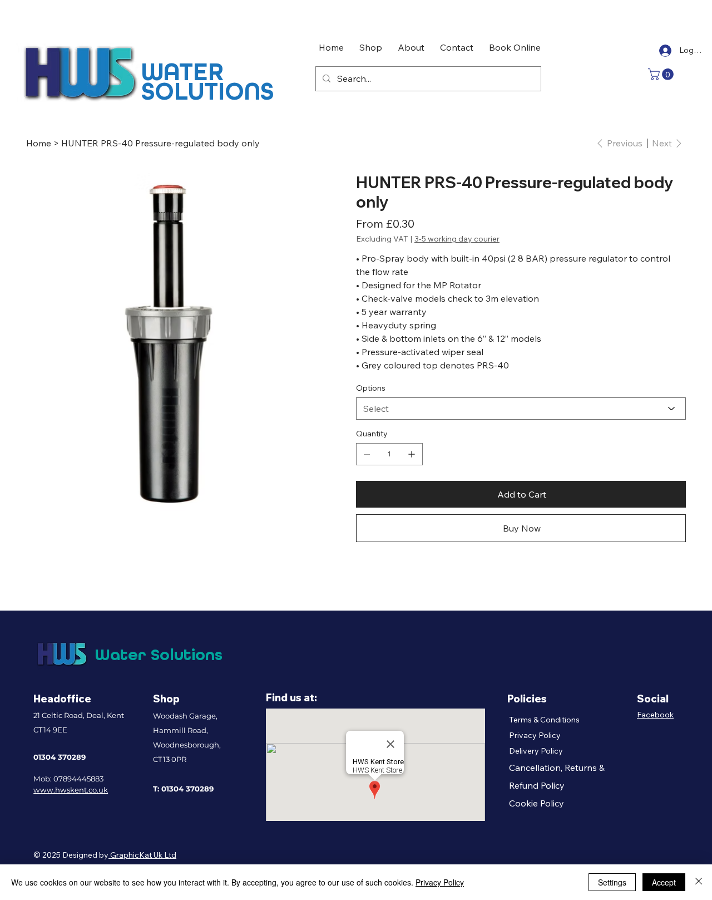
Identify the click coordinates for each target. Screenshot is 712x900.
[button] (662, 74)
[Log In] (663, 50)
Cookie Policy (536, 803)
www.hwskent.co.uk (70, 789)
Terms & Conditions (544, 720)
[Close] (698, 882)
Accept (664, 882)
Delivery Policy (536, 751)
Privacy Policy (535, 735)
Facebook (655, 715)
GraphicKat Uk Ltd (142, 855)
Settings (612, 882)
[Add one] (411, 454)
